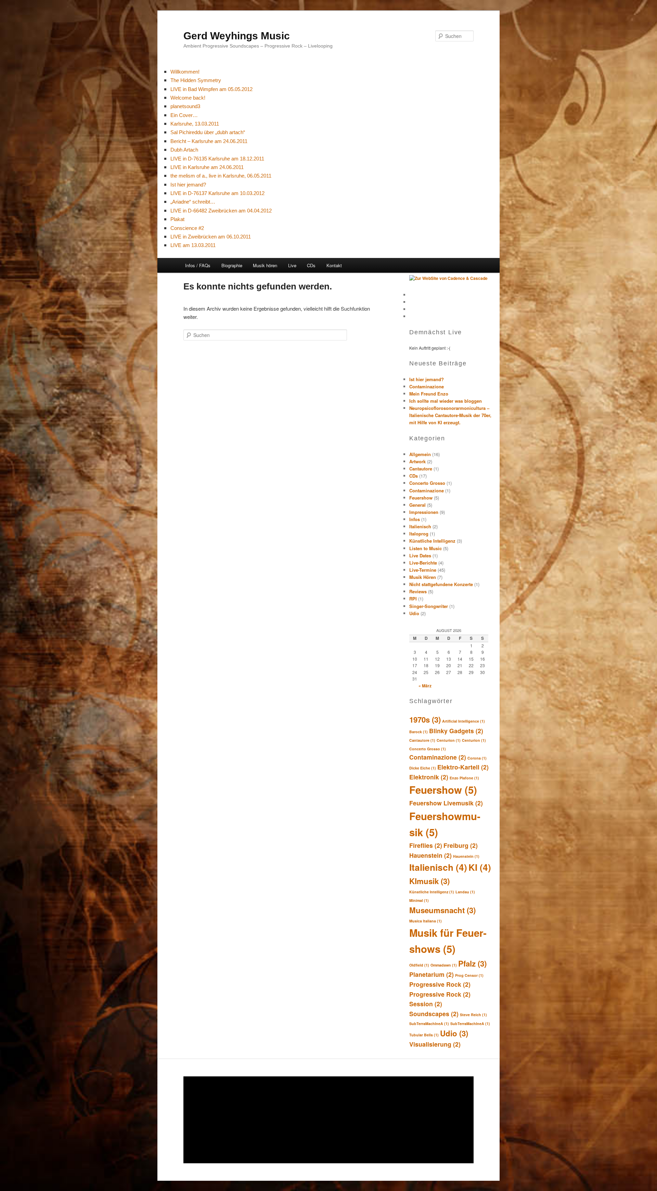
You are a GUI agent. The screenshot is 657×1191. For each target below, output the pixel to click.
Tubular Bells (424, 1034)
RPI (413, 598)
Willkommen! (184, 72)
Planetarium (431, 974)
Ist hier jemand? (188, 184)
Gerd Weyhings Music (236, 35)
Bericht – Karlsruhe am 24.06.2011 (208, 141)
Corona (477, 758)
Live (292, 265)
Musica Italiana (425, 920)
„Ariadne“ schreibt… (192, 202)
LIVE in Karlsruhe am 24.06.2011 (207, 167)
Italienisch (420, 526)
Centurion (449, 740)
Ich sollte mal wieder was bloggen (445, 401)
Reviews (418, 591)
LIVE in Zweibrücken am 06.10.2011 (210, 237)
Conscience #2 (187, 228)
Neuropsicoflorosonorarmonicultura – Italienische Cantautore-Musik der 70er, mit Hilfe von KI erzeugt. (450, 415)
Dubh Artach (184, 150)
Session (425, 1003)
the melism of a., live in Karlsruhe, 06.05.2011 (220, 176)
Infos (414, 519)
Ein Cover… (184, 115)
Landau (465, 891)
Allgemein (420, 454)
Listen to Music (425, 548)
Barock (418, 731)
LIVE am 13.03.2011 (193, 245)
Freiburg (460, 845)
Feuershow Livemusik (446, 803)
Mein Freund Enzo (428, 393)
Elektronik (428, 777)
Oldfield (419, 965)
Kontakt (334, 265)
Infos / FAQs (197, 265)
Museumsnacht (442, 910)
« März (424, 686)
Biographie (231, 265)
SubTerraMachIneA (429, 1023)
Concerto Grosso (427, 483)
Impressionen (423, 512)
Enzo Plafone (464, 777)
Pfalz (472, 963)
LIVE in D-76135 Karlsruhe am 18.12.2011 (217, 158)
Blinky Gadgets (456, 730)
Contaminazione (426, 386)
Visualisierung (435, 1044)
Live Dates (420, 555)
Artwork (417, 461)
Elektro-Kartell (463, 767)
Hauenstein (430, 855)
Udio (414, 613)
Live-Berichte (423, 562)
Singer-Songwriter (428, 606)
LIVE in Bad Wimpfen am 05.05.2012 (211, 89)
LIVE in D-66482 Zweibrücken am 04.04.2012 (221, 210)
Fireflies (425, 845)
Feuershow (421, 497)
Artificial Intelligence (463, 721)
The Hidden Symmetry (195, 80)
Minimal (419, 900)
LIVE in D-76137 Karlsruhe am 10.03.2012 (217, 193)
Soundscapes (434, 1013)
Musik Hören (422, 577)
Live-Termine (422, 570)
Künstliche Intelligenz (432, 541)
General (417, 505)
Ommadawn (443, 965)
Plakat (177, 219)
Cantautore (420, 468)
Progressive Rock (440, 984)
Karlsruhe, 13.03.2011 (194, 124)
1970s (425, 719)
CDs (311, 265)
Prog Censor (469, 975)
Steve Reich (473, 1014)
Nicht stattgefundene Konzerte (441, 584)
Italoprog (418, 533)
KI (479, 867)
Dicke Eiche (422, 768)
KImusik (429, 881)
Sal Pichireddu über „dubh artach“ (207, 132)
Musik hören (265, 265)
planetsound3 (185, 106)
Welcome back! (187, 98)
